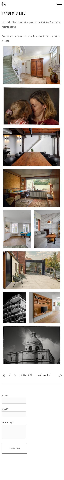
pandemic (47, 375)
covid (39, 375)
